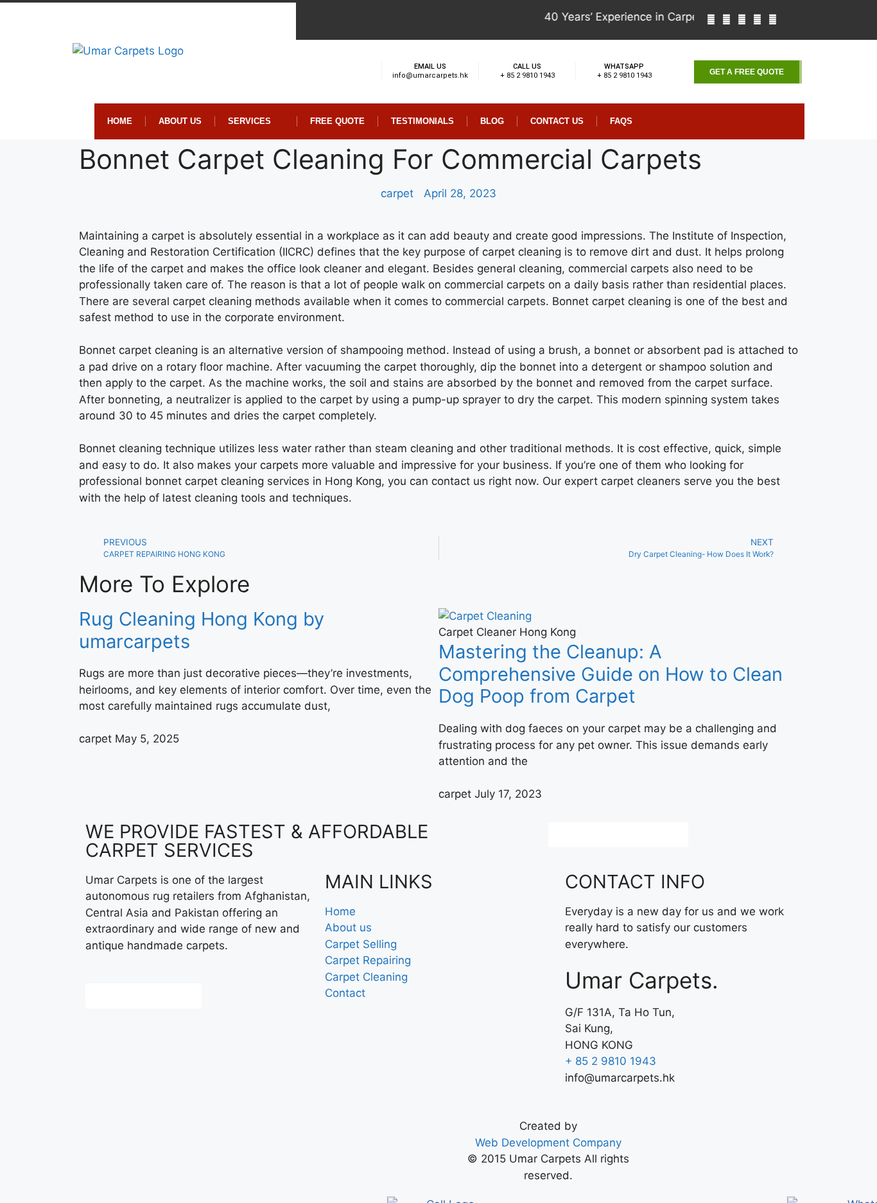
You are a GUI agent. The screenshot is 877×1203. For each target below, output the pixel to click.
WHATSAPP (624, 66)
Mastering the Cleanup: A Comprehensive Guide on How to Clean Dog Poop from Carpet (610, 674)
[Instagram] (772, 19)
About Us (180, 121)
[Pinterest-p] (726, 19)
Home (119, 121)
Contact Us (557, 121)
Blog (492, 121)
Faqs (621, 121)
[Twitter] (742, 19)
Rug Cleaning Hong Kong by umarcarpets (201, 630)
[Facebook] (711, 19)
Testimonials (422, 121)
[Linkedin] (757, 19)
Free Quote (337, 121)
